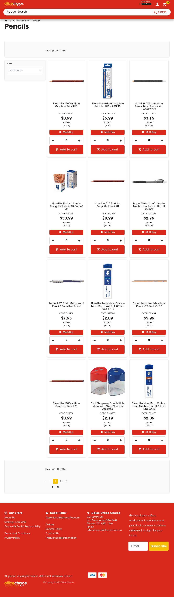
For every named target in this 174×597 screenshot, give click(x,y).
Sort (9, 64)
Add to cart (68, 149)
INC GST (145, 4)
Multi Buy (67, 132)
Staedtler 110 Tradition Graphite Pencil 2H (107, 205)
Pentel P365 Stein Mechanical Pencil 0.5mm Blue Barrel (66, 305)
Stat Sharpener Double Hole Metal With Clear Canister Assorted (107, 406)
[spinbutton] (66, 140)
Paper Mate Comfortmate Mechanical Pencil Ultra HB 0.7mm (149, 207)
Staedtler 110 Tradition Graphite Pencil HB (66, 105)
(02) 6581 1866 (104, 524)
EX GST (141, 4)
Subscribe (159, 546)
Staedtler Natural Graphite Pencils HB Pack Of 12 (108, 105)
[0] (165, 5)
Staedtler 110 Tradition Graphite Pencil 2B (66, 405)
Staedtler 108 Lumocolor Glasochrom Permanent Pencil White (148, 107)
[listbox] (25, 70)
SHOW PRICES (145, 1)
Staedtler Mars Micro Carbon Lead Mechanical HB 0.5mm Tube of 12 (149, 406)
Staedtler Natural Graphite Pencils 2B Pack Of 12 (149, 305)
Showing (55, 51)
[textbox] (77, 12)
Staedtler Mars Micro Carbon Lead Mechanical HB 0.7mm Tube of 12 (108, 306)
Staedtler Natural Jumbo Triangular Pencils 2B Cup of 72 (66, 207)
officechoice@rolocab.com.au (104, 530)
